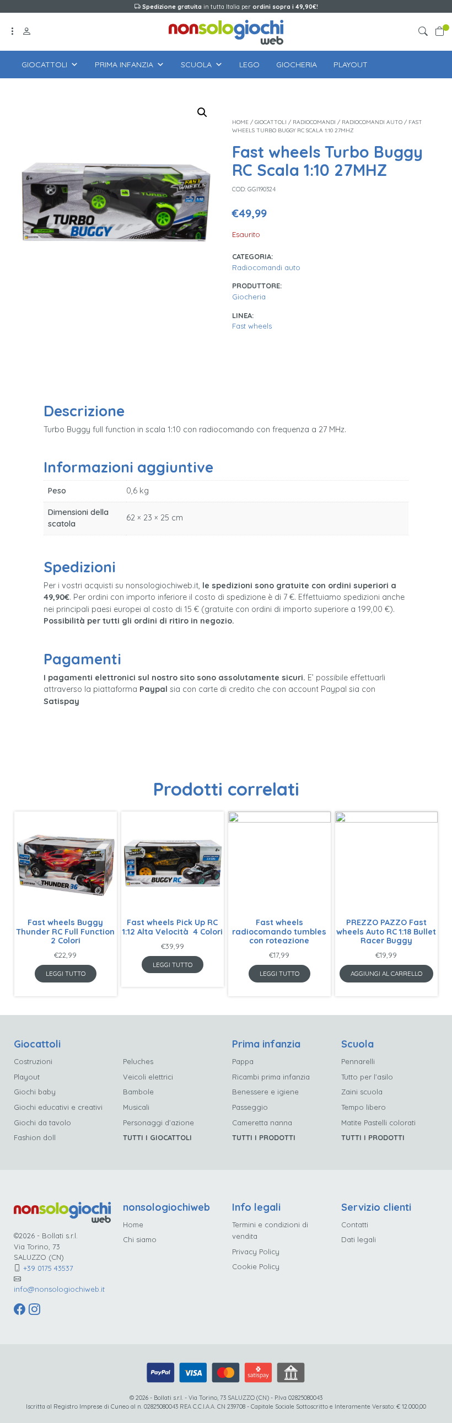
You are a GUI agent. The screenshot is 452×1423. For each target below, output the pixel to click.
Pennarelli (358, 1061)
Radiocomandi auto (372, 122)
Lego (249, 64)
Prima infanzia (124, 64)
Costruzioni (33, 1061)
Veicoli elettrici (148, 1076)
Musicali (136, 1107)
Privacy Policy (255, 1251)
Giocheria (296, 64)
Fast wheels (252, 325)
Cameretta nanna (262, 1122)
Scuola (196, 64)
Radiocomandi (314, 122)
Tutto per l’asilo (367, 1076)
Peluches (138, 1061)
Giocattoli (44, 64)
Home (240, 122)
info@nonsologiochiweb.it (59, 1289)
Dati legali (358, 1239)
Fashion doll (35, 1137)
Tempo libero (363, 1107)
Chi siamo (140, 1239)
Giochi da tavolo (42, 1122)
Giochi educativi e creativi (58, 1107)
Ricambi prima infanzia (271, 1076)
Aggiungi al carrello (386, 973)
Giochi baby (35, 1091)
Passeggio (250, 1107)
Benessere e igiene (265, 1091)
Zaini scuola (362, 1091)
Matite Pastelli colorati (378, 1122)
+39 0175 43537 (48, 1268)
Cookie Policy (255, 1266)
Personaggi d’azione (158, 1122)
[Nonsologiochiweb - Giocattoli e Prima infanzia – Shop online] (226, 31)
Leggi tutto (65, 973)
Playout (350, 64)
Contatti (354, 1224)
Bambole (138, 1091)
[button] (425, 32)
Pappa (243, 1061)
